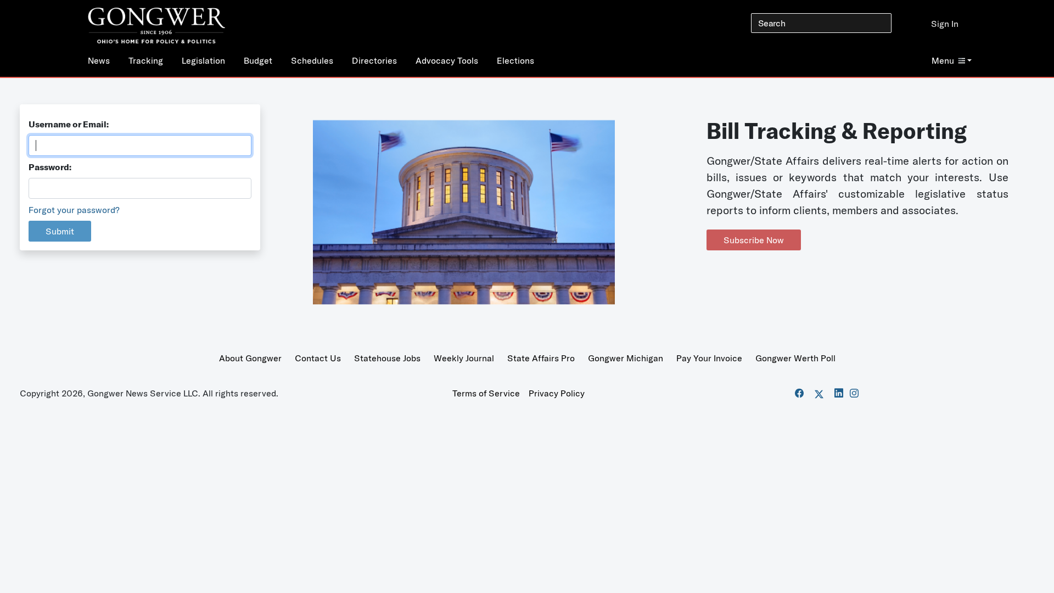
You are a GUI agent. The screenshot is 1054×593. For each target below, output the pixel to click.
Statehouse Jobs (387, 358)
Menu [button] (943, 60)
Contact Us (318, 358)
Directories (374, 60)
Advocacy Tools (447, 60)
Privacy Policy (557, 393)
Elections (515, 60)
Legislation (203, 60)
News (99, 60)
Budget (258, 60)
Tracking (145, 60)
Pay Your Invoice (709, 358)
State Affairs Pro (541, 358)
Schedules (312, 60)
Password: (50, 166)
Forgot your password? (74, 209)
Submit (60, 231)
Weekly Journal (464, 358)
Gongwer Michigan (625, 358)
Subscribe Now (754, 239)
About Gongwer (250, 358)
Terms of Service (486, 393)
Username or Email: (69, 124)
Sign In (944, 23)
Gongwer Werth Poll (795, 358)
